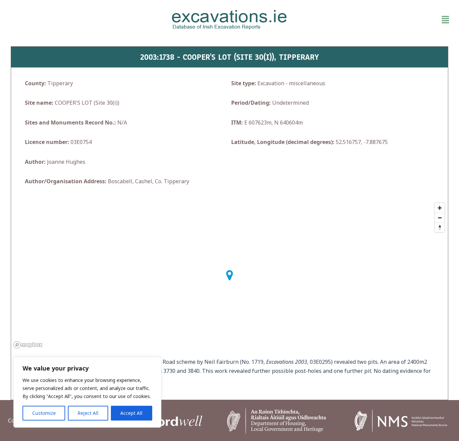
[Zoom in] (440, 208)
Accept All (131, 413)
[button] (380, 20)
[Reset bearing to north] (440, 227)
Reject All (88, 413)
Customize (44, 413)
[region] (87, 392)
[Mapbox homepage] (28, 345)
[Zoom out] (440, 218)
